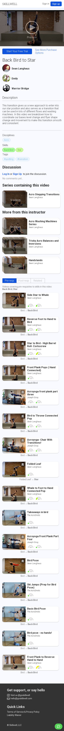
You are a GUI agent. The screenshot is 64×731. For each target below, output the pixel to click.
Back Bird (8, 150)
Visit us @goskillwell (20, 695)
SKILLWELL (9, 4)
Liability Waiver (14, 715)
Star (19, 150)
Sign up (56, 3)
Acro (6, 140)
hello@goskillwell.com (21, 698)
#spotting (8, 159)
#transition (22, 159)
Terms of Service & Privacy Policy (23, 712)
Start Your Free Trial (17, 51)
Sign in (45, 3)
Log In (5, 174)
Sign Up (17, 174)
